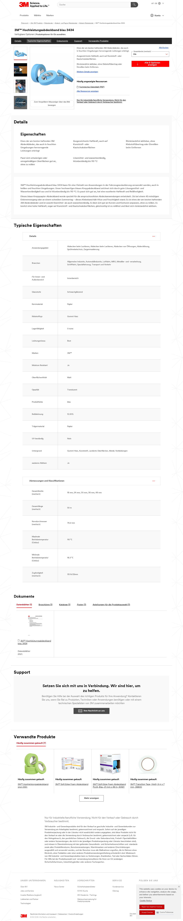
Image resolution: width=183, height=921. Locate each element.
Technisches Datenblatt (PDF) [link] (91, 87)
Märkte (37, 16)
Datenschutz (62, 914)
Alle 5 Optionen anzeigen (152, 64)
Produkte (24, 16)
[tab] (24, 605)
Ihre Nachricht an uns (94, 711)
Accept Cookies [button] (147, 912)
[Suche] (134, 4)
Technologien (25, 903)
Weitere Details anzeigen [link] (87, 72)
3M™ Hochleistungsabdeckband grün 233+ (33, 785)
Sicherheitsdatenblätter (86, 887)
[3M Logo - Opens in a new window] (34, 4)
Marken (50, 16)
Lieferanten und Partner (29, 899)
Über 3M (23, 887)
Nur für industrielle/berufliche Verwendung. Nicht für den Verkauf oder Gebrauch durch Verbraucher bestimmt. (101, 101)
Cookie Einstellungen (75, 914)
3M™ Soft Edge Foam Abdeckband (71, 784)
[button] (165, 912)
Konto (157, 16)
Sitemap (116, 891)
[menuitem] (18, 41)
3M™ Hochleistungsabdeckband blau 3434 (34, 642)
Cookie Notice (146, 901)
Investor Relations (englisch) (31, 895)
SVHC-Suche (82, 891)
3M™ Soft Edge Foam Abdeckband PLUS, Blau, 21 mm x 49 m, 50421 (109, 785)
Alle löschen (163, 48)
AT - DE (155, 3)
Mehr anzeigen (91, 798)
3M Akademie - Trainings (87, 895)
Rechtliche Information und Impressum (43, 914)
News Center (59, 887)
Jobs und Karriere (27, 891)
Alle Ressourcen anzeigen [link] (88, 91)
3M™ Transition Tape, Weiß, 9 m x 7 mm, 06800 (147, 785)
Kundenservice (118, 887)
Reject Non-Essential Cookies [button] (152, 907)
